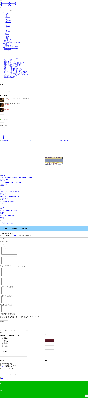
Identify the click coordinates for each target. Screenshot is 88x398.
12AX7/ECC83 (8, 25)
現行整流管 (5, 33)
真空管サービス (4, 43)
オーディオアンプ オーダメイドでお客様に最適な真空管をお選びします (16, 74)
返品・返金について (7, 41)
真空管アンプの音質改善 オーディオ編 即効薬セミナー (13, 64)
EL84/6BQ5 (7, 21)
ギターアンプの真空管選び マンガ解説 (10, 67)
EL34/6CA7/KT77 (8, 20)
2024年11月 (4, 134)
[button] (0, 90)
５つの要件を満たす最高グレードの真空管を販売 (12, 42)
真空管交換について (5, 47)
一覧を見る (2, 218)
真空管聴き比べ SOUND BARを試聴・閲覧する (11, 58)
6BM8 (6, 16)
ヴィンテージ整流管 (7, 37)
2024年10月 (4, 135)
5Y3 (6, 35)
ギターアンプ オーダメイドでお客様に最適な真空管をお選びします (15, 73)
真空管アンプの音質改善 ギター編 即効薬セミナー (12, 65)
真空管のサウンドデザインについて (9, 60)
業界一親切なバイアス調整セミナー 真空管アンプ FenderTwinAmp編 (15, 71)
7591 (6, 19)
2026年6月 (3, 127)
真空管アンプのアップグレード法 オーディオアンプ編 (13, 69)
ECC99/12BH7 (8, 31)
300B (6, 15)
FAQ (2, 78)
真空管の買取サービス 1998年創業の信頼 (11, 46)
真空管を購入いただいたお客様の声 (9, 76)
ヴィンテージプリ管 (7, 38)
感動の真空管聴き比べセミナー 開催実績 (10, 75)
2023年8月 (3, 138)
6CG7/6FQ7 (7, 28)
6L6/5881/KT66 (8, 17)
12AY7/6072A (8, 26)
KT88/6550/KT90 (8, 22)
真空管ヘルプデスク (7, 44)
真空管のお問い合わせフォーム (9, 82)
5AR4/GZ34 (7, 34)
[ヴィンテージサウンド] (8, 3)
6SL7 (6, 29)
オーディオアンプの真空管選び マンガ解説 (11, 66)
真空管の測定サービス (7, 45)
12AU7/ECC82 (8, 24)
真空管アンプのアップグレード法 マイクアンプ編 (12, 70)
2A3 (6, 14)
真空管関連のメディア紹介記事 (9, 77)
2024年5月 (3, 136)
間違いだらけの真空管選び (8, 59)
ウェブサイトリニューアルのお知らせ (8, 223)
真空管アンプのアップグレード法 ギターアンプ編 (12, 68)
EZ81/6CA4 (7, 36)
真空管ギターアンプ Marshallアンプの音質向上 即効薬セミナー (14, 63)
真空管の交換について (7, 49)
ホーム (3, 11)
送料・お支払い (6, 40)
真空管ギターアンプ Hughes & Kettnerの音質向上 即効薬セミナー (14, 62)
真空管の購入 (4, 12)
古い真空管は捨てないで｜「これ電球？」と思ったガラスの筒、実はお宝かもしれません (17, 98)
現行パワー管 (6, 13)
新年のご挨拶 (6, 119)
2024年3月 (3, 137)
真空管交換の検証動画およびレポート (10, 61)
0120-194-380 (16, 235)
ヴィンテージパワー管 (7, 39)
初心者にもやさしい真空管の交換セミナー (11, 50)
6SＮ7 (6, 30)
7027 (6, 18)
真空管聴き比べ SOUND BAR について (10, 57)
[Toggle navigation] (1, 0)
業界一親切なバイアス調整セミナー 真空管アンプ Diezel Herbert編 (15, 72)
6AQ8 (6, 27)
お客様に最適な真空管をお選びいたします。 (11, 48)
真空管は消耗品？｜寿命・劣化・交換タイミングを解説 (12, 103)
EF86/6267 (7, 32)
